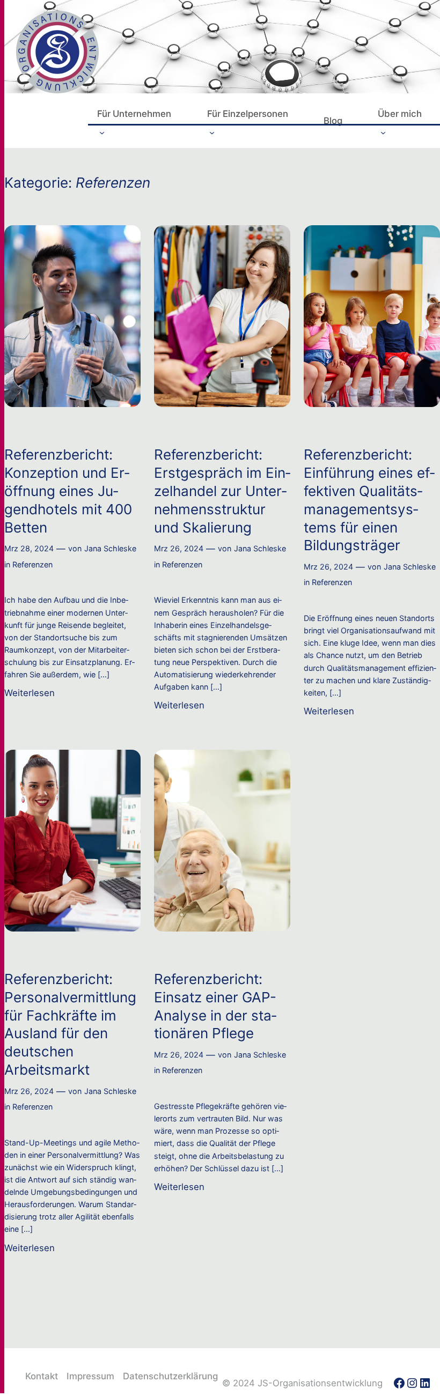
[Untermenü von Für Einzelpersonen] (212, 132)
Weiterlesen (29, 693)
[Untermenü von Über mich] (383, 132)
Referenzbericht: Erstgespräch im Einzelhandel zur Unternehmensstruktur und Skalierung (222, 491)
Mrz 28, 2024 (29, 548)
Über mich (400, 113)
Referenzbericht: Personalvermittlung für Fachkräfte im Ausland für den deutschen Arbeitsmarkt (70, 1024)
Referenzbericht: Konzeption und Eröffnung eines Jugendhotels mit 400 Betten (68, 491)
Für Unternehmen (134, 113)
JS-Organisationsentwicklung (320, 1383)
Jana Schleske (110, 548)
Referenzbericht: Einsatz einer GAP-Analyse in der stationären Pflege (215, 1006)
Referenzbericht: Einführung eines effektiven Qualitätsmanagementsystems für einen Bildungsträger (369, 499)
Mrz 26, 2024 (178, 548)
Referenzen (32, 564)
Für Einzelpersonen (247, 113)
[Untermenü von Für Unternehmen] (102, 132)
